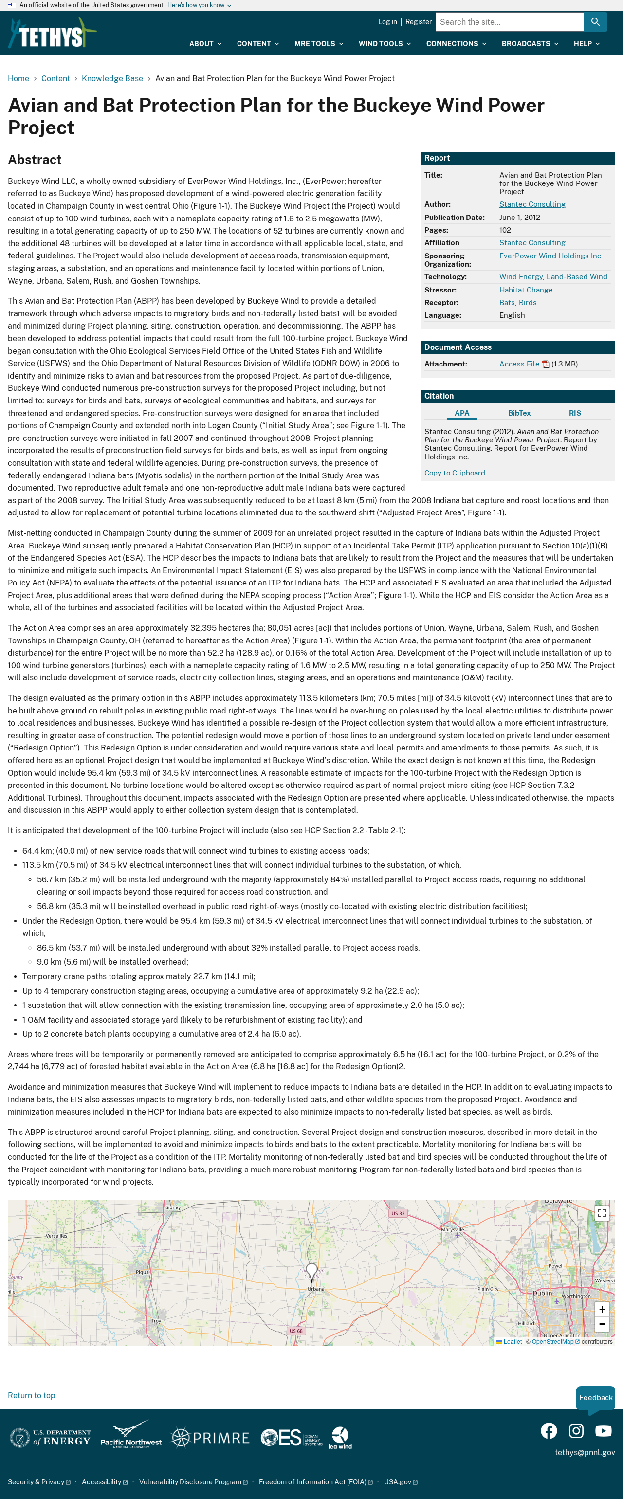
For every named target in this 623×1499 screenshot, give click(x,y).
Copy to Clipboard (454, 473)
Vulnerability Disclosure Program (190, 1482)
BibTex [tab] (519, 413)
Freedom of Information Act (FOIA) (312, 1482)
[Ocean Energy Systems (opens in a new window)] (292, 1438)
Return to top (31, 1395)
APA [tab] (462, 413)
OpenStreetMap (553, 1341)
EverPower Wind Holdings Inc (550, 256)
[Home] (52, 33)
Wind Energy (521, 277)
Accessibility (101, 1482)
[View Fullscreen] (602, 1213)
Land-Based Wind (577, 277)
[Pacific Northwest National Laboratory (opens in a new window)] (127, 1438)
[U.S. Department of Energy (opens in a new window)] (50, 1438)
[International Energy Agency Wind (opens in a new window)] (340, 1438)
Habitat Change (526, 290)
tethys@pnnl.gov (585, 1452)
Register (418, 21)
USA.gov (397, 1482)
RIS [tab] (575, 413)
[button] (312, 1273)
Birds (528, 302)
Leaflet (512, 1341)
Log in (387, 21)
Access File (519, 364)
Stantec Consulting (532, 204)
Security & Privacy (36, 1482)
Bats (507, 302)
